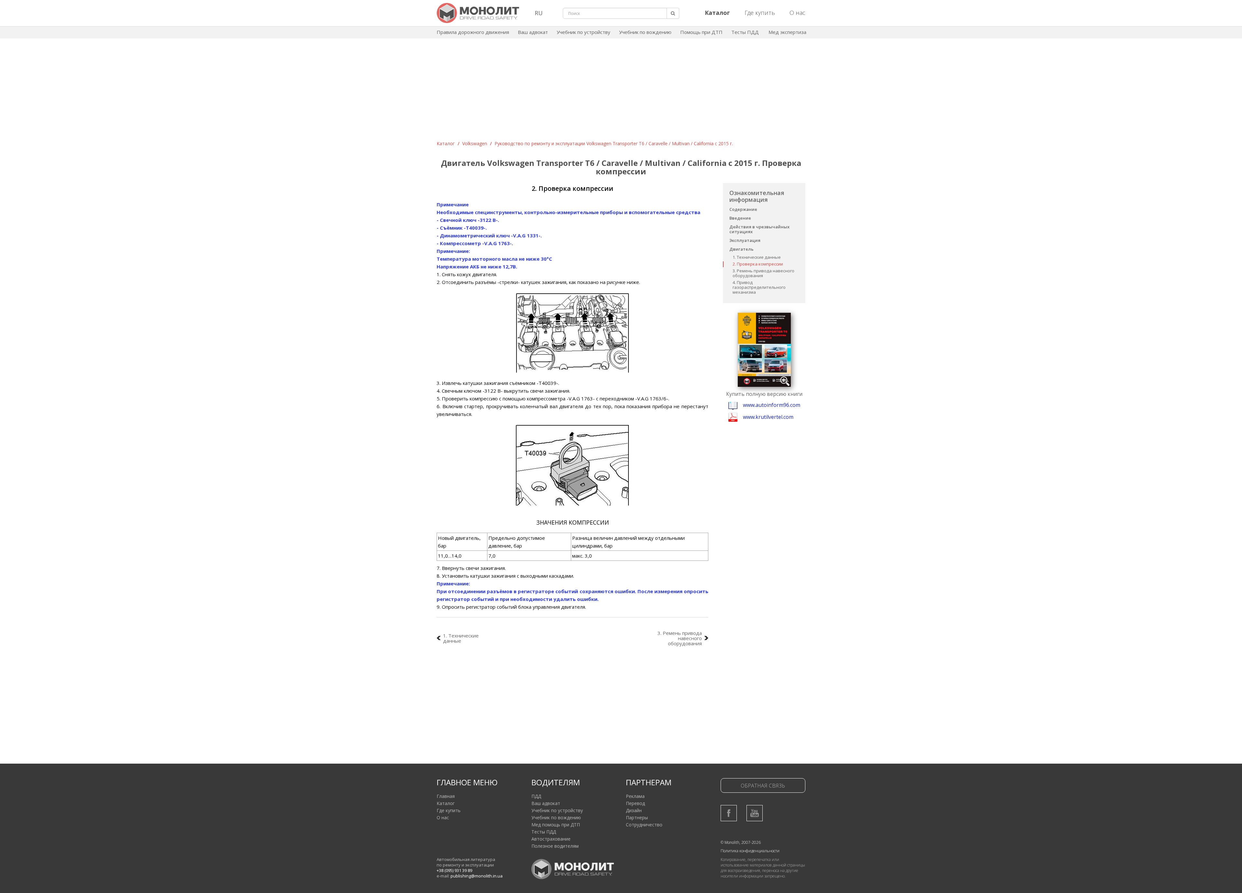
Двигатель (741, 249)
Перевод (635, 803)
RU (539, 13)
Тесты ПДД (745, 32)
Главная (446, 796)
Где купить (760, 12)
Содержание (743, 209)
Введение (740, 218)
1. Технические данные (757, 257)
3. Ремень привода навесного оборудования (763, 273)
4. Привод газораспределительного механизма (759, 287)
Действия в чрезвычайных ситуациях (759, 229)
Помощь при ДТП (701, 32)
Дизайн (634, 810)
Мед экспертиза (787, 32)
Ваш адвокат (533, 32)
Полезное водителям (555, 846)
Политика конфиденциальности (750, 851)
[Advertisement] (621, 92)
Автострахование (551, 839)
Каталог (446, 143)
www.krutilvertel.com (768, 416)
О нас (797, 12)
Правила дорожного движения (473, 32)
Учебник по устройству (583, 32)
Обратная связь (763, 785)
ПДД (536, 796)
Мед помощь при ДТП (555, 825)
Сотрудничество (644, 825)
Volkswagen (474, 143)
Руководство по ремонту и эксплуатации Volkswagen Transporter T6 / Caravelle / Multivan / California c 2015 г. (614, 143)
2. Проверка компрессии (758, 264)
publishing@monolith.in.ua (477, 876)
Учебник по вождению (645, 32)
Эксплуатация (744, 240)
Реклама (635, 796)
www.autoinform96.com (771, 404)
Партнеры (637, 817)
